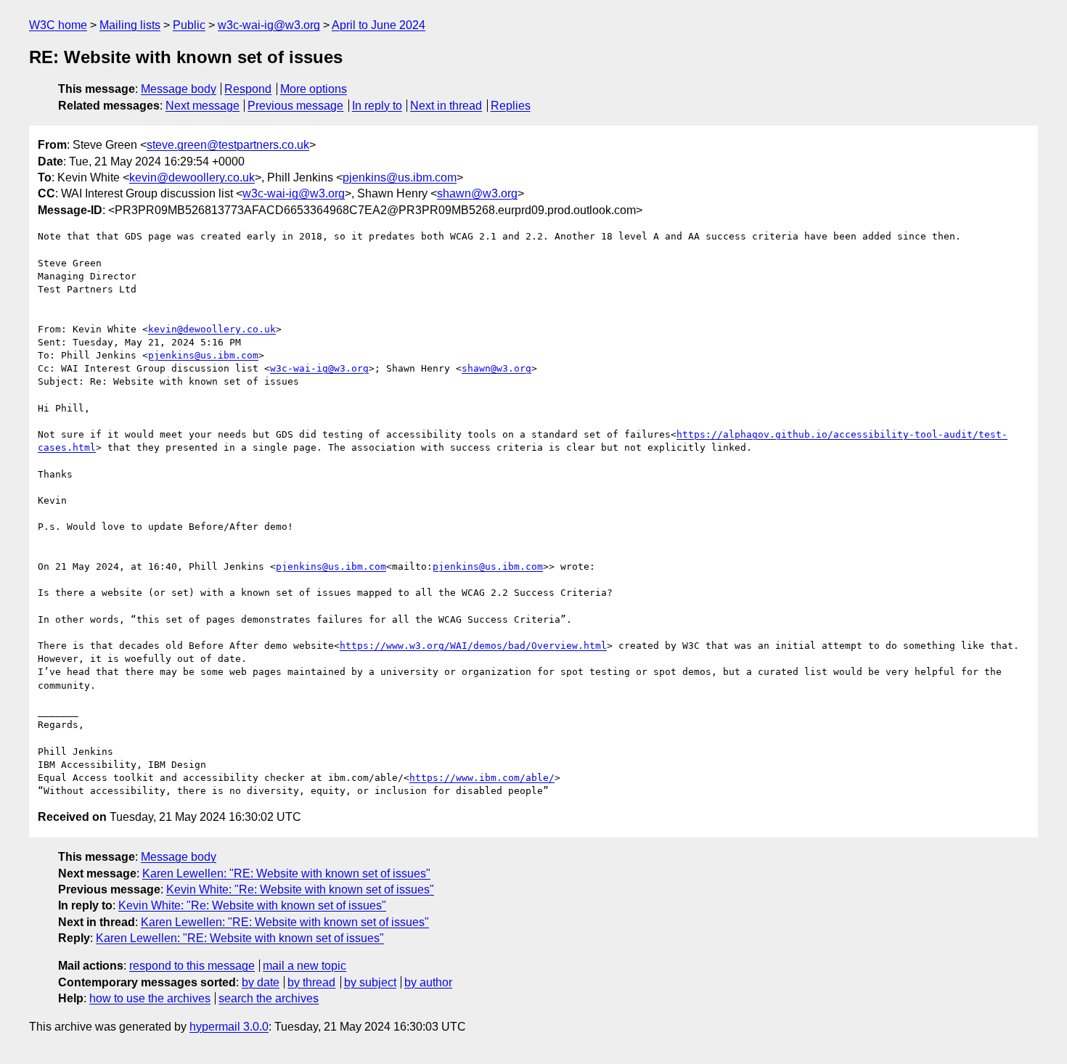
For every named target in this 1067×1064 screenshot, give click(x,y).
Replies (511, 105)
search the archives (268, 998)
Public (189, 25)
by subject (370, 982)
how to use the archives (149, 998)
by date (260, 982)
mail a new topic (304, 965)
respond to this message (192, 965)
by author (428, 982)
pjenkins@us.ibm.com (400, 177)
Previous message (295, 105)
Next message (202, 105)
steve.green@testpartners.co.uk (228, 145)
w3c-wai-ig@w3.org (269, 25)
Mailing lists (129, 25)
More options (313, 89)
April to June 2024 (378, 25)
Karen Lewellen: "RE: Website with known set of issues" (286, 873)
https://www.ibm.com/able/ (482, 777)
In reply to (377, 105)
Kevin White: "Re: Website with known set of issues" (300, 889)
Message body (178, 89)
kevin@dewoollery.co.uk (192, 177)
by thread (311, 982)
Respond (247, 89)
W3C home (58, 25)
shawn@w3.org (477, 193)
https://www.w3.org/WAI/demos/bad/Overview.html (473, 645)
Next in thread (446, 105)
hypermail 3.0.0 (229, 1026)
